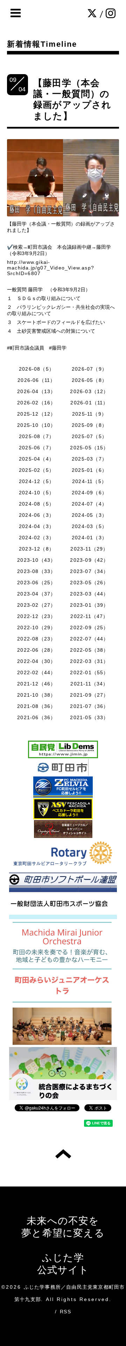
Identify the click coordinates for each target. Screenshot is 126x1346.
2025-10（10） (36, 425)
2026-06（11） (36, 380)
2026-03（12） (89, 391)
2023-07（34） (89, 571)
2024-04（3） (36, 526)
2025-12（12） (36, 414)
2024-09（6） (89, 492)
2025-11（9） (89, 414)
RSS (65, 1311)
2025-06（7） (36, 447)
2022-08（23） (36, 639)
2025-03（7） (89, 459)
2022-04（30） (36, 661)
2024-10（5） (36, 492)
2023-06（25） (36, 582)
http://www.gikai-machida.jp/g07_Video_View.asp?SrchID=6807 (50, 267)
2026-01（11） (89, 402)
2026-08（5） (36, 369)
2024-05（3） (89, 515)
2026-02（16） (36, 402)
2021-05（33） (89, 717)
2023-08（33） (36, 571)
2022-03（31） (89, 661)
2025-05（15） (89, 447)
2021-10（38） (36, 695)
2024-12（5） (36, 481)
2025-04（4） (36, 459)
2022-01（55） (89, 672)
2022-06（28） (36, 650)
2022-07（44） (89, 639)
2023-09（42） (89, 560)
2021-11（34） (89, 684)
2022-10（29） (36, 627)
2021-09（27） (89, 695)
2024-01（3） (89, 537)
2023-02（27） (36, 605)
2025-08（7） (36, 436)
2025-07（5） (89, 436)
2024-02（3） (36, 537)
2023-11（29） (89, 549)
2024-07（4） (89, 504)
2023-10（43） (36, 560)
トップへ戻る (63, 1153)
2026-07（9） (89, 369)
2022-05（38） (89, 650)
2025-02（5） (36, 470)
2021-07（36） (89, 706)
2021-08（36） (36, 706)
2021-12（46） (36, 684)
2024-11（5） (89, 481)
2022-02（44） (36, 672)
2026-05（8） (89, 380)
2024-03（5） (89, 526)
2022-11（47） (89, 616)
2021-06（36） (36, 717)
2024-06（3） (36, 515)
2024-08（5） (36, 504)
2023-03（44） (89, 594)
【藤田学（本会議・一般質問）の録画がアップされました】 (72, 99)
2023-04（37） (36, 594)
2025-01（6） (89, 470)
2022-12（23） (36, 616)
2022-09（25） (89, 627)
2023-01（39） (89, 605)
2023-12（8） (36, 549)
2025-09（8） (89, 425)
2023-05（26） (89, 582)
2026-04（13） (36, 391)
